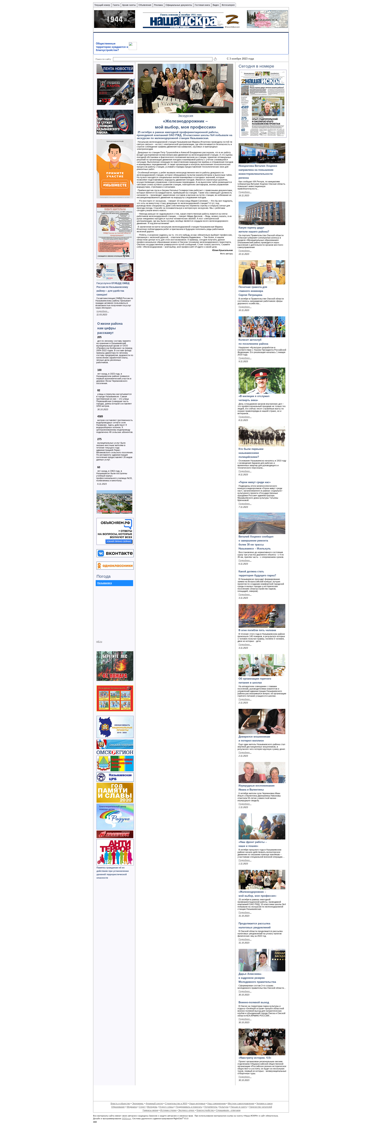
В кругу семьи (166, 1107)
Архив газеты (129, 5)
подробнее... (102, 311)
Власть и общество (120, 1103)
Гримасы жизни (150, 1110)
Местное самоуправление (241, 1103)
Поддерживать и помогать (189, 1107)
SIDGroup (126, 1118)
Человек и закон (264, 1103)
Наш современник (216, 1103)
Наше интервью (197, 1103)
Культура (223, 1107)
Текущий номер (102, 5)
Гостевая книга (202, 5)
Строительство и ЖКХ (176, 1103)
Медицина (132, 1107)
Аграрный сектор (154, 1103)
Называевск (104, 583)
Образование (118, 1107)
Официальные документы (179, 5)
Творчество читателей (260, 1107)
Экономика (138, 1103)
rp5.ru (99, 641)
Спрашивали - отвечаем (228, 1110)
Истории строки (168, 1110)
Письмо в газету (238, 1107)
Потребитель (211, 1107)
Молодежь (152, 1107)
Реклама (158, 5)
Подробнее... (245, 192)
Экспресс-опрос (186, 1110)
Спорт (142, 1107)
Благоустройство (205, 1110)
